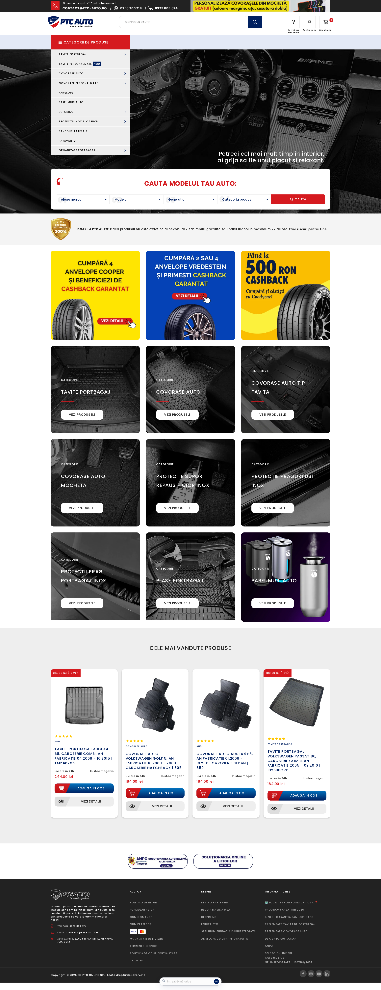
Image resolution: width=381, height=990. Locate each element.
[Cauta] (255, 22)
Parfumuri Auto (71, 102)
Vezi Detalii (91, 801)
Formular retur (142, 910)
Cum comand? (141, 917)
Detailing (66, 112)
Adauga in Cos (91, 788)
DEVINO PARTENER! (214, 902)
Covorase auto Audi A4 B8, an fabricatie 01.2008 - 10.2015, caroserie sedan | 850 (224, 760)
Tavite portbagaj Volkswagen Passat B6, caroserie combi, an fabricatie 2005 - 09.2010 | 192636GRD (294, 761)
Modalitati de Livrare (147, 939)
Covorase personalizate (79, 83)
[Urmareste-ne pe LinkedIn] (326, 973)
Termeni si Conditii (145, 946)
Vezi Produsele (82, 414)
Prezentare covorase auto (286, 931)
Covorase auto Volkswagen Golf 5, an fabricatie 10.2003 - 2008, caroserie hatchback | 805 (154, 760)
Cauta (299, 199)
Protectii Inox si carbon (79, 121)
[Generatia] (190, 199)
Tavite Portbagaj (73, 54)
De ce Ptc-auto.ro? (280, 939)
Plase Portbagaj (180, 580)
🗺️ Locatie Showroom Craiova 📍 (291, 902)
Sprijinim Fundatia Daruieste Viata (228, 931)
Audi (58, 741)
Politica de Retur (143, 902)
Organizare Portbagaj (77, 150)
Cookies (136, 960)
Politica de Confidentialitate (153, 953)
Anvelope (66, 93)
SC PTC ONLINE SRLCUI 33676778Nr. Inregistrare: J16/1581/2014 (288, 957)
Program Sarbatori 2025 (284, 910)
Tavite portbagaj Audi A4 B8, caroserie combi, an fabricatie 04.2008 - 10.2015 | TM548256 (84, 756)
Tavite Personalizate (79, 64)
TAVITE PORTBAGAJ (86, 391)
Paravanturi (69, 141)
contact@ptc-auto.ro (85, 8)
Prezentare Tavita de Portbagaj (290, 924)
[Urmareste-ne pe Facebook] (303, 973)
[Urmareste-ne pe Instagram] (311, 973)
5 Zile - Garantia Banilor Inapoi (290, 917)
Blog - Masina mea (215, 910)
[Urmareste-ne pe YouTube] (319, 973)
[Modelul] (137, 199)
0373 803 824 (166, 8)
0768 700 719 (131, 8)
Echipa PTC (209, 924)
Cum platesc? (141, 924)
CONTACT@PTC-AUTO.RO (82, 932)
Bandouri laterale (73, 131)
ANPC (269, 946)
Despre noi (209, 917)
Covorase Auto (71, 73)
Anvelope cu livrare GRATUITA (224, 939)
